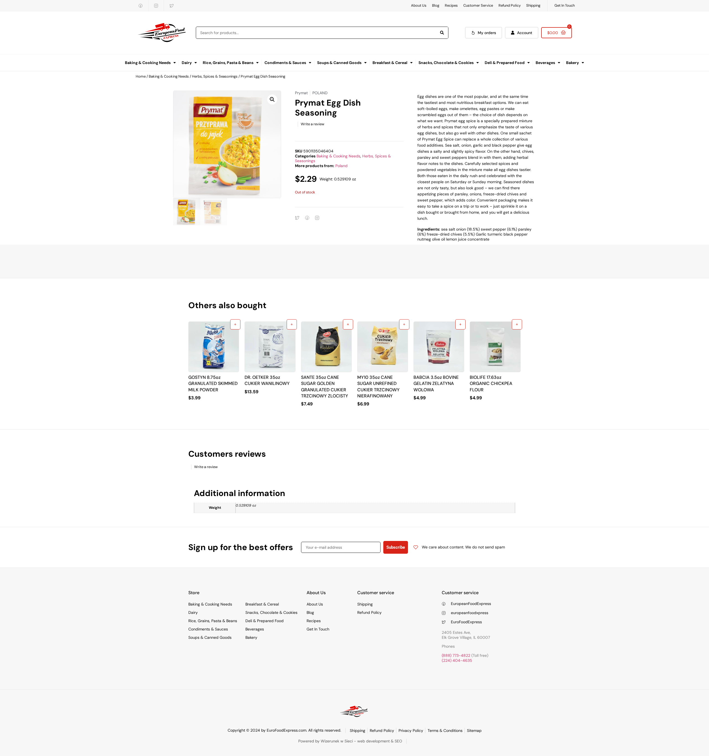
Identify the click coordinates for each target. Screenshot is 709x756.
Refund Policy (510, 5)
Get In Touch (564, 5)
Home (141, 76)
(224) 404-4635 (457, 660)
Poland (341, 165)
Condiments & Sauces (285, 62)
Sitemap (474, 730)
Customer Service (478, 5)
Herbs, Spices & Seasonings (215, 76)
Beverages (545, 62)
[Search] (442, 33)
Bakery (572, 62)
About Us (419, 5)
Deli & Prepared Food (505, 62)
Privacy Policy (411, 730)
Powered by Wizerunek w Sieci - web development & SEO (350, 741)
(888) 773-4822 (456, 655)
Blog (435, 5)
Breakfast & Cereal (390, 62)
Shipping (533, 5)
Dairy (187, 62)
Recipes (451, 5)
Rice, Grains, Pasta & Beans (228, 62)
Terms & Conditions (445, 730)
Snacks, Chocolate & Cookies (446, 62)
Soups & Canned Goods (339, 62)
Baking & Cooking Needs (148, 62)
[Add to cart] (235, 324)
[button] (272, 99)
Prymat (301, 92)
